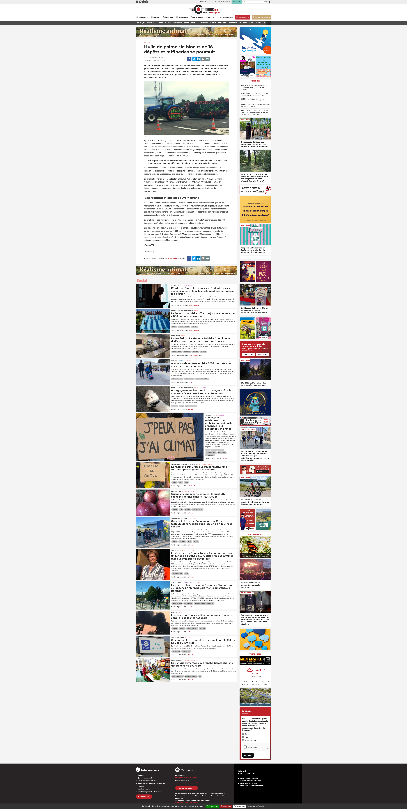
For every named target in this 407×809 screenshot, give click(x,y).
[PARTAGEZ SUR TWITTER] (194, 59)
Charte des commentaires (147, 781)
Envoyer (248, 755)
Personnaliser (239, 806)
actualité (194, 464)
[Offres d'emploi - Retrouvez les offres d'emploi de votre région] (255, 194)
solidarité (203, 351)
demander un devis (186, 788)
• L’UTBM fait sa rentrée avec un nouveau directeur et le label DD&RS (254, 87)
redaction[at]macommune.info (186, 777)
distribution (182, 541)
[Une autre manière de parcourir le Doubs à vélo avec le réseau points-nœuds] (255, 486)
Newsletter (143, 797)
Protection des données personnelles (151, 783)
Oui (246, 734)
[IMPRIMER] (207, 59)
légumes (187, 509)
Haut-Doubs (176, 491)
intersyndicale (188, 603)
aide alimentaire (177, 351)
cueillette (174, 509)
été (200, 676)
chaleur (174, 482)
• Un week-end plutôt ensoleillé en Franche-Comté (255, 106)
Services (180, 637)
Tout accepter (212, 806)
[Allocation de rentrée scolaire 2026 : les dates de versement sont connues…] (153, 368)
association (187, 351)
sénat (186, 573)
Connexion (262, 354)
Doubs (173, 637)
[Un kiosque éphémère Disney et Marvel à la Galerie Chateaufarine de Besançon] (255, 295)
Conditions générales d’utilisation (150, 792)
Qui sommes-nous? (145, 778)
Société (189, 285)
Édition (206, 13)
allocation (175, 379)
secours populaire (184, 327)
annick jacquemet (177, 573)
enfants (174, 327)
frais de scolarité (177, 603)
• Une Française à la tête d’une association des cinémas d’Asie (255, 94)
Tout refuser (226, 806)
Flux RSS (141, 786)
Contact (141, 775)
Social (147, 42)
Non (246, 737)
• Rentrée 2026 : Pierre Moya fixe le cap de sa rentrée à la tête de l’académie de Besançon (254, 112)
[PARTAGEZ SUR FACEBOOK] (189, 59)
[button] (265, 2)
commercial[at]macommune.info (187, 783)
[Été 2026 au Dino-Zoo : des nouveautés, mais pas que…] (255, 369)
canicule (174, 628)
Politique (203, 464)
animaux (174, 406)
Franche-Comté (177, 582)
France (174, 361)
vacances (194, 327)
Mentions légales (144, 789)
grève (180, 482)
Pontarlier (175, 336)
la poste (196, 541)
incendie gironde (211, 452)
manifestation (210, 455)
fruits (181, 509)
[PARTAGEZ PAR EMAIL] (203, 59)
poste (186, 482)
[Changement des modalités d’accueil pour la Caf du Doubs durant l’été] (153, 645)
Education (188, 582)
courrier (174, 541)
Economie (181, 361)
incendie (182, 628)
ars (181, 379)
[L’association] (153, 343)
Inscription (248, 354)
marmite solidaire (197, 509)
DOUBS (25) (175, 550)
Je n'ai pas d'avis (250, 740)
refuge (181, 406)
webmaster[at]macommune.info (186, 802)
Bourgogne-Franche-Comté (182, 311)
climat (208, 450)
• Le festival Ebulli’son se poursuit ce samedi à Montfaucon (253, 100)
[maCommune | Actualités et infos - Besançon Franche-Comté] (203, 9)
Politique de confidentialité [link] (256, 806)
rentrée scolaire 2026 (202, 379)
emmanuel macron (217, 450)
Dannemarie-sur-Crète (180, 464)
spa (187, 406)
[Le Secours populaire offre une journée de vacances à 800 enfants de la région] (153, 318)
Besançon (175, 285)
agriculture (148, 251)
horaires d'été (186, 651)
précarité (195, 351)
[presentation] (241, 546)
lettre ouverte (222, 452)
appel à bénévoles (177, 676)
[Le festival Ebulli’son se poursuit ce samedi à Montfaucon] (255, 569)
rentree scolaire (189, 379)
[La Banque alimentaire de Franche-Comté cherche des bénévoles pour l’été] (153, 668)
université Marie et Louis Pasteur (204, 603)
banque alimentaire (191, 676)
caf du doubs (176, 651)
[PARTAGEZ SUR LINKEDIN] (198, 59)
